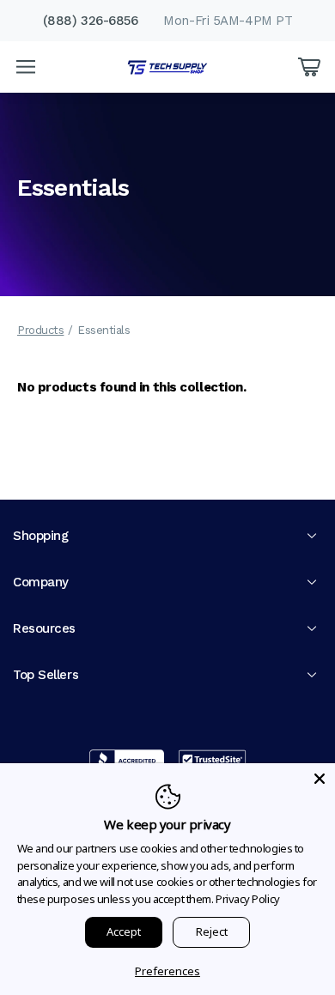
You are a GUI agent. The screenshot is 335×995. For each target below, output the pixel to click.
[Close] (319, 778)
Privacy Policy (248, 899)
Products (40, 330)
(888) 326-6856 (90, 20)
